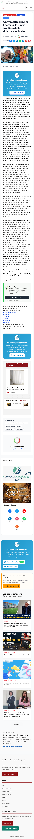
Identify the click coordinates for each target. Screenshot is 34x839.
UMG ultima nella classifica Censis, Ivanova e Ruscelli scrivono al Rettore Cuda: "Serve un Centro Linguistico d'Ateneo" (16, 714)
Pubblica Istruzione (10, 15)
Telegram (6, 316)
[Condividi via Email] (26, 41)
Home (3, 785)
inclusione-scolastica (11, 423)
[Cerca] (27, 7)
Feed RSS (4, 800)
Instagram (6, 320)
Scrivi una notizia (6, 794)
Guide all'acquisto (7, 791)
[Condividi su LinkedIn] (17, 41)
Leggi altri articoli (16, 449)
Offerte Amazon (6, 788)
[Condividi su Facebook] (10, 41)
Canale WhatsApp (15, 562)
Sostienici (4, 797)
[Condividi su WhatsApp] (20, 41)
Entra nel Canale (18, 92)
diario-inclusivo (10, 429)
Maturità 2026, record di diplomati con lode (16, 655)
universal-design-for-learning (13, 426)
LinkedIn (6, 322)
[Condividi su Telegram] (23, 41)
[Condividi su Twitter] (13, 41)
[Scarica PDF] (29, 41)
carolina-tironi (23, 423)
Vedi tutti (17, 724)
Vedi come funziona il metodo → (13, 746)
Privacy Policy (6, 803)
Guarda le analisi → (17, 297)
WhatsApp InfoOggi (9, 312)
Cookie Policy (5, 806)
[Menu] (31, 7)
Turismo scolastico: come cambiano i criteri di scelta (17, 683)
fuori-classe (20, 429)
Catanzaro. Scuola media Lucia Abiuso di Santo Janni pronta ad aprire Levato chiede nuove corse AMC (16, 625)
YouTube (6, 318)
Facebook (6, 314)
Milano (6, 18)
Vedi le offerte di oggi (12, 586)
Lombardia (21, 15)
